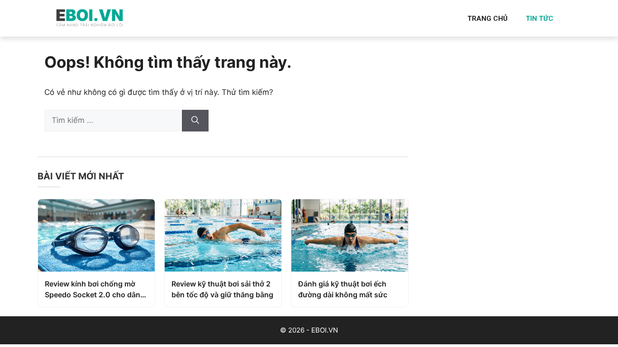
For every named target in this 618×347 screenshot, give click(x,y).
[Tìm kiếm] (195, 120)
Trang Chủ (487, 18)
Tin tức (539, 18)
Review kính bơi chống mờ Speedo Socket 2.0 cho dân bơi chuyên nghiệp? (92, 289)
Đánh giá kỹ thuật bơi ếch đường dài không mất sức (342, 289)
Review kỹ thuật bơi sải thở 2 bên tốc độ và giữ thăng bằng (222, 289)
